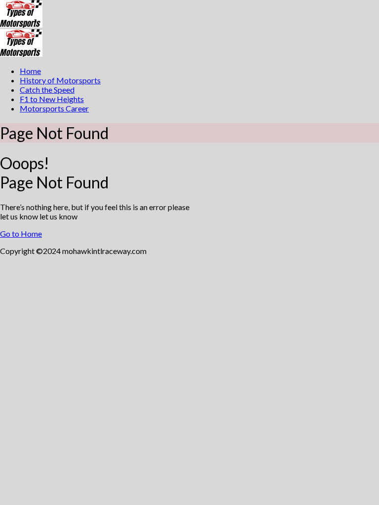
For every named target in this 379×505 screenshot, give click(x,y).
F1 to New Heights (52, 99)
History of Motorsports (60, 80)
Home (30, 70)
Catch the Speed (47, 89)
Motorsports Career (54, 108)
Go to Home (21, 233)
